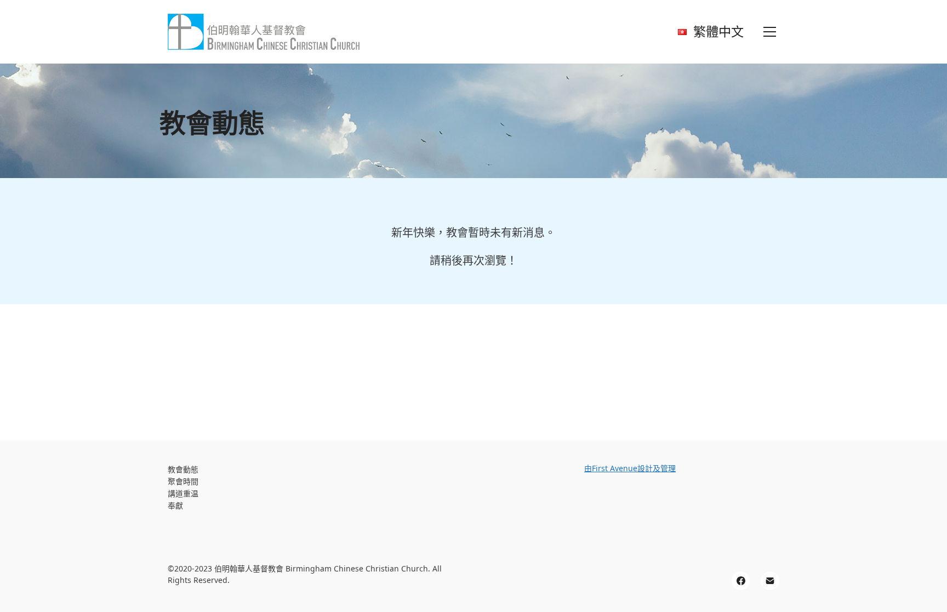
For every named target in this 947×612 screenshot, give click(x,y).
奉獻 (175, 506)
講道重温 (183, 494)
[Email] (770, 580)
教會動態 (183, 469)
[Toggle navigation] (769, 32)
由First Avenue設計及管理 (630, 468)
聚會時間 (183, 482)
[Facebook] (741, 580)
